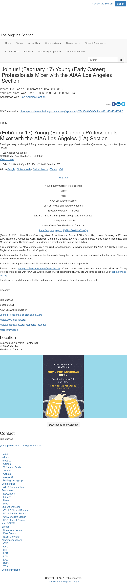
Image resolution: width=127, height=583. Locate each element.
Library (7, 497)
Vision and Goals (12, 467)
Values (5, 457)
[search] (121, 59)
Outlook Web (24, 169)
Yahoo (53, 169)
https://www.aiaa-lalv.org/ (13, 319)
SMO (6, 563)
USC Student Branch (14, 520)
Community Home (11, 569)
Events (5, 526)
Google (11, 169)
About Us (6, 460)
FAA (5, 503)
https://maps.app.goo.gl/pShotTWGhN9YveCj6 (63, 230)
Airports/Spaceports (12, 539)
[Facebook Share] (114, 103)
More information (9, 329)
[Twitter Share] (123, 103)
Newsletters (9, 493)
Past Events (9, 533)
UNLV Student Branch (14, 516)
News (6, 500)
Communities (8, 483)
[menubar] (103, 3)
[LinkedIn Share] (118, 103)
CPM (5, 546)
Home (5, 454)
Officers (7, 463)
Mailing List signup (13, 480)
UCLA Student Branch (14, 513)
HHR (5, 549)
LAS (5, 556)
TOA (5, 566)
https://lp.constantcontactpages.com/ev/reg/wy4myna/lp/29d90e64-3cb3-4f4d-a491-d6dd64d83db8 (71, 111)
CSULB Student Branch (15, 510)
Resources (7, 490)
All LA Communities (13, 487)
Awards (7, 470)
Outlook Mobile (40, 169)
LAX (5, 559)
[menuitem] (103, 3)
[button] (34, 43)
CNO (5, 543)
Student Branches (11, 506)
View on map (7, 159)
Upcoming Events (12, 530)
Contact (7, 473)
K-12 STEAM (8, 523)
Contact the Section (102, 3)
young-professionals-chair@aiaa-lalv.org (39, 268)
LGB (5, 553)
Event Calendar (11, 536)
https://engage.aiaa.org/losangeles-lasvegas (23, 324)
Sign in (120, 3)
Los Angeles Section (33, 97)
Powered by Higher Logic (63, 581)
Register (63, 177)
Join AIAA (8, 477)
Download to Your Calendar (63, 424)
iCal (61, 169)
